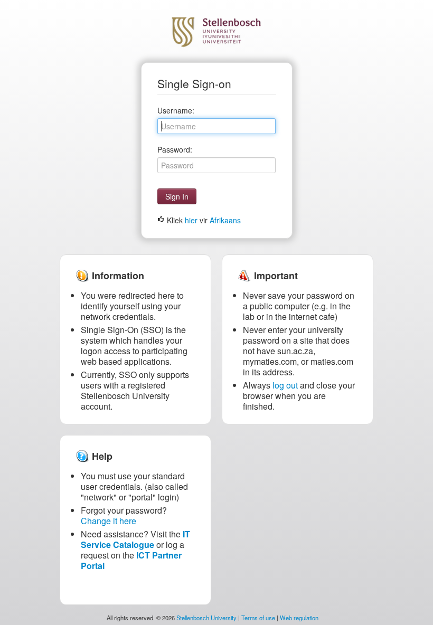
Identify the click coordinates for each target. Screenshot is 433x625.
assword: (174, 149)
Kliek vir (203, 220)
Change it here (108, 521)
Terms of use (258, 617)
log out (285, 385)
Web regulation (299, 617)
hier (191, 220)
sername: (175, 110)
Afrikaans (225, 220)
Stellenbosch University (206, 617)
